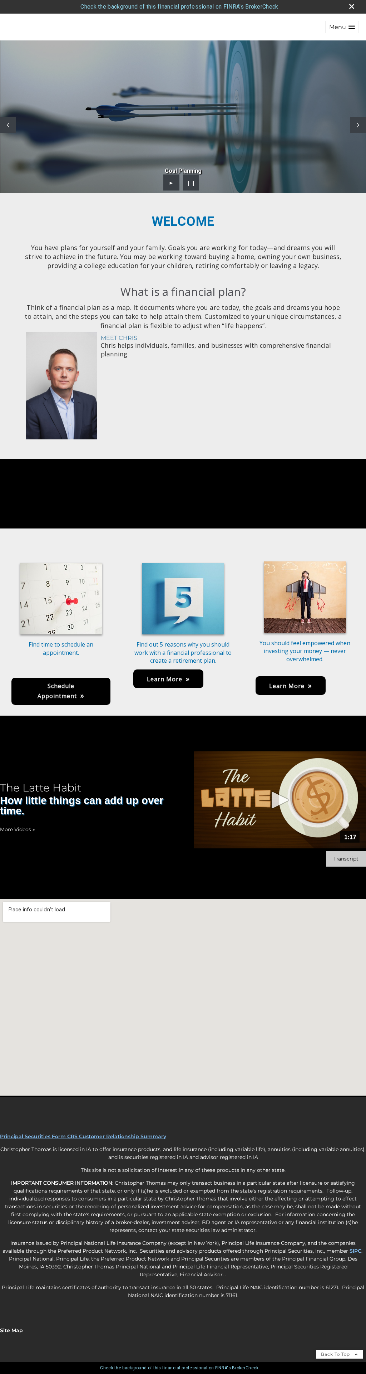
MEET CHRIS (119, 338)
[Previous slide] (8, 125)
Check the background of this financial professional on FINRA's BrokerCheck (179, 6)
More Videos (17, 829)
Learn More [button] (164, 679)
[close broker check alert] (352, 6)
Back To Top (336, 1354)
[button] (342, 27)
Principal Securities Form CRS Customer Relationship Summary (83, 1136)
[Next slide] (358, 125)
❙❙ (191, 182)
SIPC (355, 1251)
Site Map (11, 1330)
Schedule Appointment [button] (57, 691)
